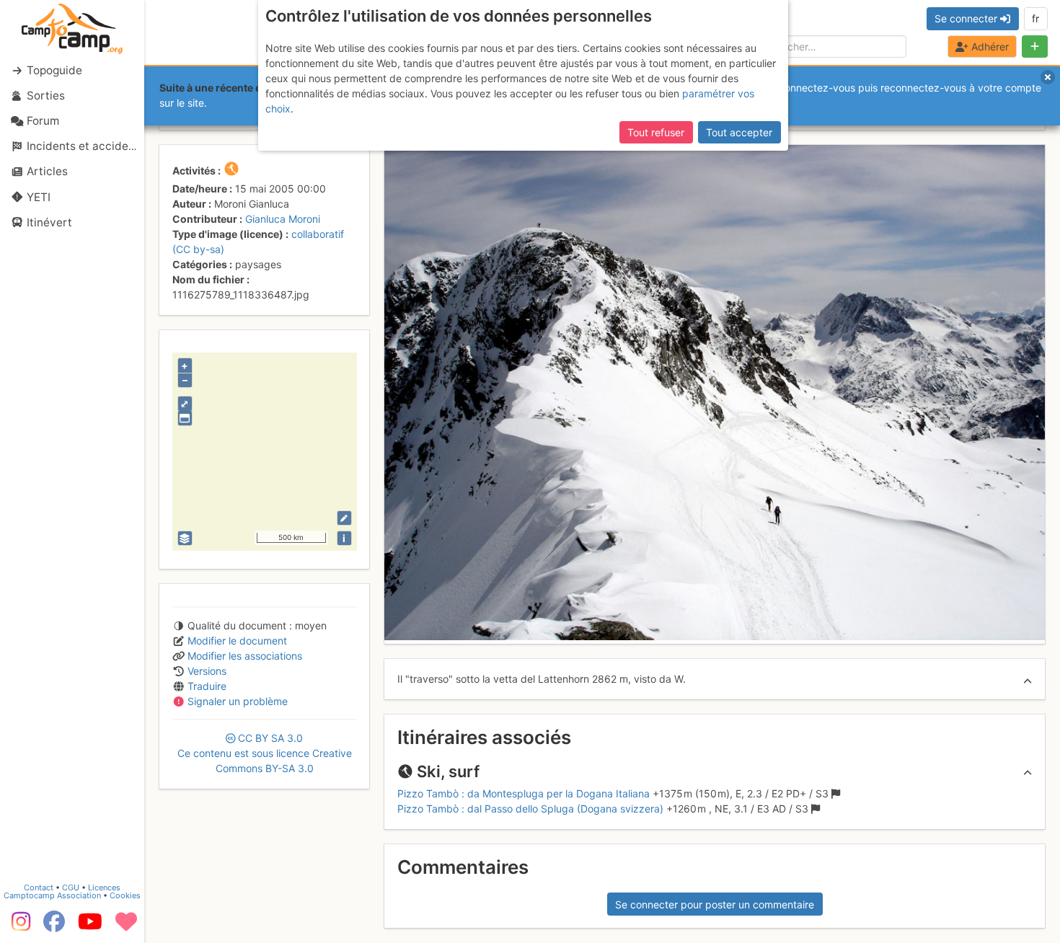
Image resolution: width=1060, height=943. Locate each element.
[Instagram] (18, 926)
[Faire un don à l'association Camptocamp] (126, 926)
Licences (104, 887)
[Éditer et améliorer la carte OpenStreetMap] (344, 518)
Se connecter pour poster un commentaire (714, 904)
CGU (70, 887)
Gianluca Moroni (282, 219)
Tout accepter (739, 132)
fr (1035, 18)
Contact (38, 887)
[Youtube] (90, 926)
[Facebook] (54, 926)
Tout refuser (655, 132)
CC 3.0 (264, 753)
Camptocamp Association (52, 895)
